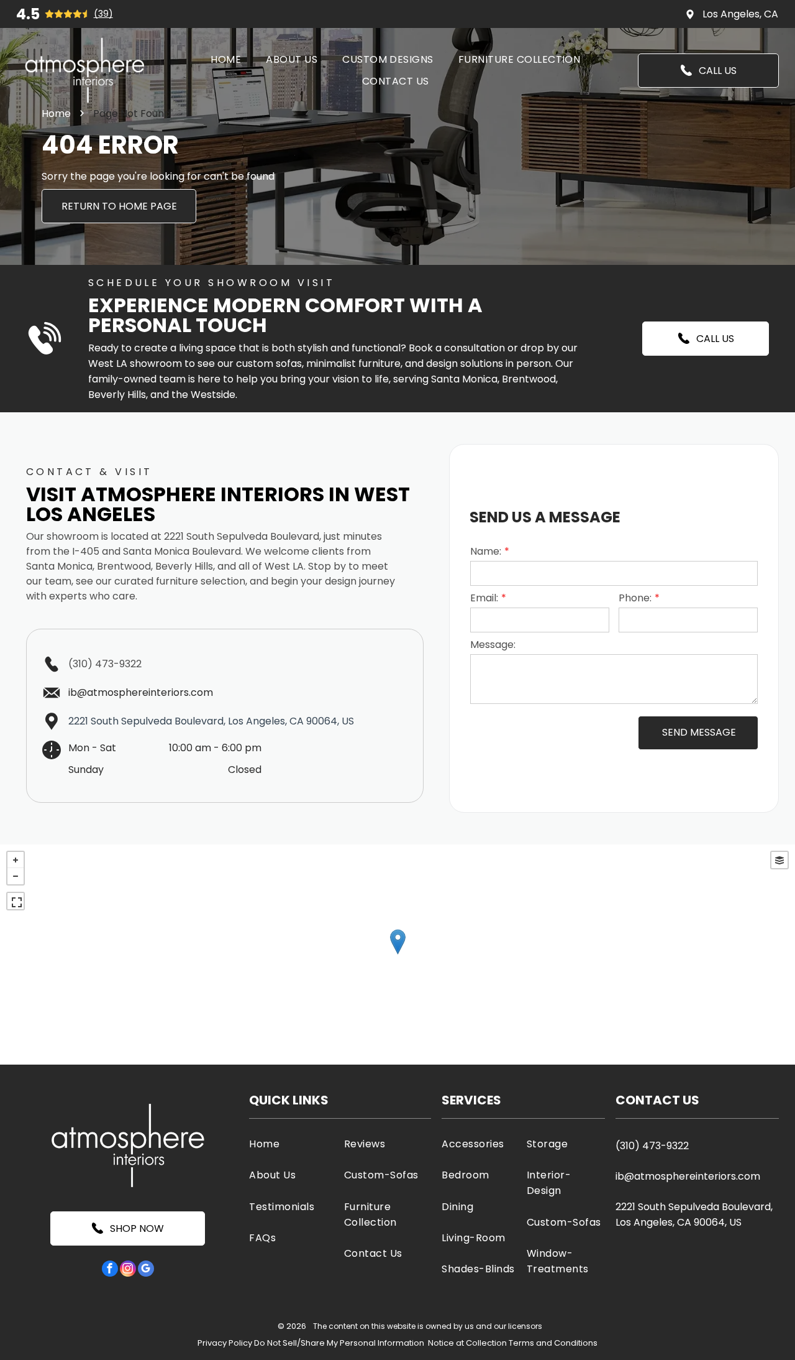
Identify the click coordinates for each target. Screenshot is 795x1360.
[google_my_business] (146, 1270)
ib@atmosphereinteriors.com (688, 1176)
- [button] (15, 876)
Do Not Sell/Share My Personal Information (339, 1343)
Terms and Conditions (553, 1343)
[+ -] (397, 954)
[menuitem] (225, 59)
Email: (484, 598)
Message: (493, 644)
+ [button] (15, 860)
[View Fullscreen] (15, 901)
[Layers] (779, 860)
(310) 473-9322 (105, 664)
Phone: (635, 598)
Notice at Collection (467, 1343)
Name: (485, 551)
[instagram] (128, 1270)
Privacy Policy (225, 1343)
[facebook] (110, 1270)
